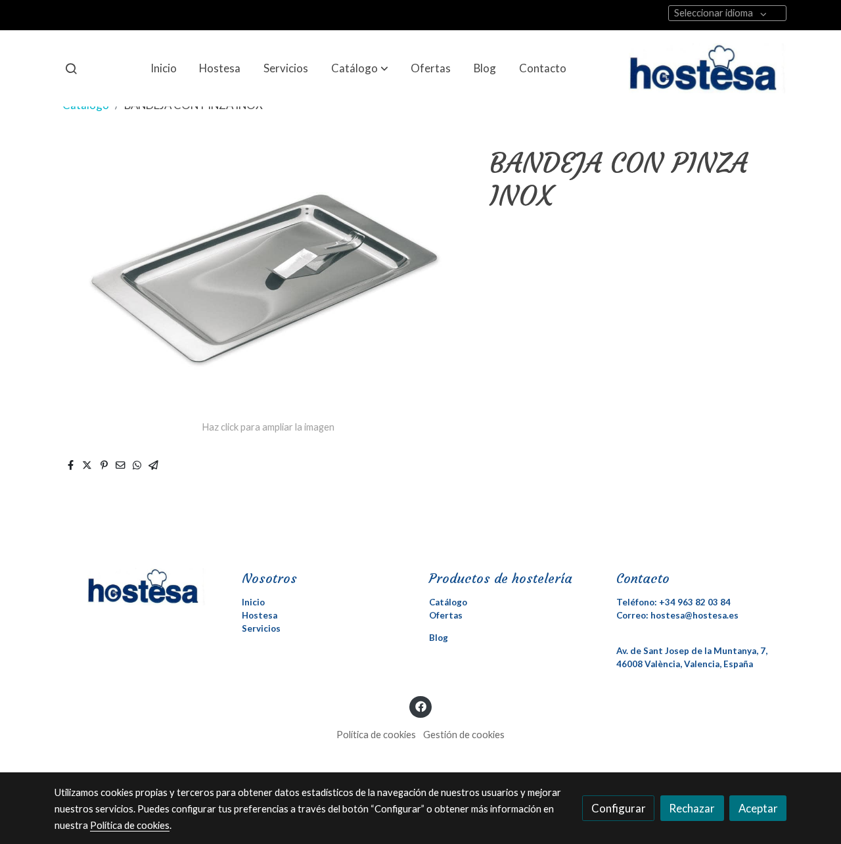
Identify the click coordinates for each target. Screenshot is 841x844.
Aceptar (758, 808)
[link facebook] (420, 705)
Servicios (261, 628)
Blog (438, 637)
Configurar (618, 808)
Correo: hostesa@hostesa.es (677, 615)
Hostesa (259, 615)
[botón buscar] (71, 68)
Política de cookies (376, 734)
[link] (707, 68)
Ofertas (446, 615)
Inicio (253, 602)
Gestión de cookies (464, 734)
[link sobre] (139, 586)
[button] (359, 68)
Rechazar (692, 808)
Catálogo (448, 602)
